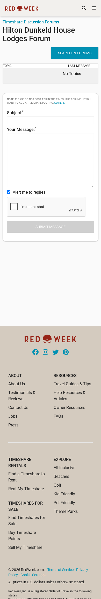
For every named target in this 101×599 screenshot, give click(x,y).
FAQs (58, 416)
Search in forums (74, 53)
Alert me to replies (28, 192)
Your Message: (21, 129)
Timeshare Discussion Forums (31, 22)
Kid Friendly (64, 493)
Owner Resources (69, 407)
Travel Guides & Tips (72, 383)
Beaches (61, 476)
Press (13, 425)
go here (59, 102)
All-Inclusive (64, 467)
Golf (57, 485)
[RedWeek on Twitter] (55, 352)
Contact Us (18, 407)
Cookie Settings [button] (32, 575)
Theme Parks (66, 511)
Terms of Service (60, 570)
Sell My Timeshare (25, 547)
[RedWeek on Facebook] (35, 352)
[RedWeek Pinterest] (66, 352)
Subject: (15, 112)
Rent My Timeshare (26, 488)
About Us (16, 383)
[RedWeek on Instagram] (45, 352)
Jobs (12, 416)
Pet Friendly (64, 502)
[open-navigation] (94, 8)
